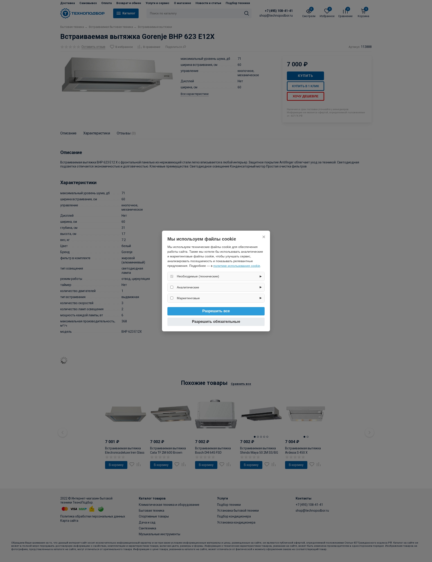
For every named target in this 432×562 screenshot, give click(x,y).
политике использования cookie (236, 266)
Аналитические (188, 287)
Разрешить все (216, 311)
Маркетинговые (188, 298)
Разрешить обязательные (216, 321)
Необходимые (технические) (198, 276)
